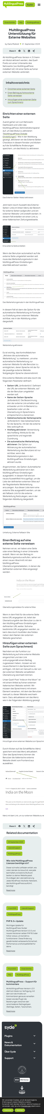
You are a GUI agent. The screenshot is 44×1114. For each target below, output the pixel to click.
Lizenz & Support (14, 848)
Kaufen (30, 5)
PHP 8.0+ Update (14, 921)
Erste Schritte (10, 22)
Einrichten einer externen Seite (21, 89)
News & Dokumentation (13, 1043)
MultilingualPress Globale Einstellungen (15, 135)
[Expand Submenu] (34, 1036)
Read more (10, 890)
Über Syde (10, 1051)
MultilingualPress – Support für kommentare (21, 982)
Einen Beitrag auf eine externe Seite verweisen (21, 94)
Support (9, 1058)
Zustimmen (7, 1110)
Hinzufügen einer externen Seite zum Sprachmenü (22, 101)
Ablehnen (20, 1110)
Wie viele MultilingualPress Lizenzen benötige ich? (19, 862)
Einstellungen (26, 1106)
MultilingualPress (33, 22)
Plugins (8, 1035)
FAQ (20, 22)
